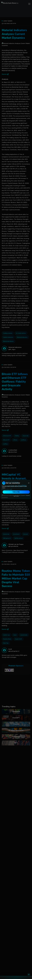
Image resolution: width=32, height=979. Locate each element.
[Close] (28, 483)
